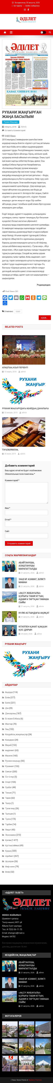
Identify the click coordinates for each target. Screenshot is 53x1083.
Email (8, 519)
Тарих (8, 798)
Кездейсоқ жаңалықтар (16, 734)
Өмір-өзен (10, 866)
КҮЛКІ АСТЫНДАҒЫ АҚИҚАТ (34, 613)
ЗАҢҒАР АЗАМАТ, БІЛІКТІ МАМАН (32, 581)
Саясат (8, 771)
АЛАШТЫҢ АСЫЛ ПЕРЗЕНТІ (15, 367)
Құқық (8, 851)
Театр (8, 803)
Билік (7, 703)
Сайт (7, 531)
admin (23, 127)
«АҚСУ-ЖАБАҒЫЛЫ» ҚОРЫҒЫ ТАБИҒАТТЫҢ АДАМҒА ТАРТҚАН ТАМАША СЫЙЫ (34, 598)
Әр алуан (9, 861)
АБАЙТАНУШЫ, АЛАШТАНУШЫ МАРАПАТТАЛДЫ (28, 565)
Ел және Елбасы (12, 719)
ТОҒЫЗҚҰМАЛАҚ (10, 450)
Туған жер (10, 808)
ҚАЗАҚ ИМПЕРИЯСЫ (46, 318)
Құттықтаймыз (12, 845)
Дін (6, 708)
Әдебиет (9, 856)
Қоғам (8, 840)
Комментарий (12, 480)
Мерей (8, 745)
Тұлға (8, 819)
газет (18, 311)
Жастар (8, 724)
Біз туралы (18, 6)
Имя (7, 508)
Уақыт (8, 830)
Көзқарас (9, 740)
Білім (7, 697)
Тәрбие (8, 824)
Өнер (7, 872)
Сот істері (9, 777)
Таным (8, 793)
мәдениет (9, 750)
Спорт (8, 782)
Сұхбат (8, 787)
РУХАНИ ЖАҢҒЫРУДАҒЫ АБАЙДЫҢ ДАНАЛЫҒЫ (25, 408)
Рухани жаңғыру (11, 122)
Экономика (10, 835)
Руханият (9, 766)
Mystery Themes (35, 1080)
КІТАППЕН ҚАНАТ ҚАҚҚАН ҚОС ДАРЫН (33, 628)
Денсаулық (10, 713)
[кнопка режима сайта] (43, 32)
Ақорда (8, 692)
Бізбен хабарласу (32, 6)
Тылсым (9, 814)
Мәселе (8, 755)
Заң (7, 729)
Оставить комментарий (15, 130)
